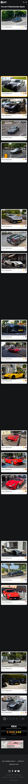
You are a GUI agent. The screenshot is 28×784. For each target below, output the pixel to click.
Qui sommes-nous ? (9, 761)
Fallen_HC (5, 449)
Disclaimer (14, 780)
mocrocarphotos (6, 692)
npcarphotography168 (7, 161)
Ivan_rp (4, 382)
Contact (21, 761)
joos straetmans (6, 338)
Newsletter (14, 764)
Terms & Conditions (9, 777)
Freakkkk (5, 95)
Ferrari (3, 27)
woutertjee (5, 227)
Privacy (21, 777)
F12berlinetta (8, 27)
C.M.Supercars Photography (9, 603)
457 (23, 718)
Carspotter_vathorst (7, 117)
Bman (4, 714)
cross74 (4, 28)
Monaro (4, 471)
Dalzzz (4, 139)
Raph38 (4, 249)
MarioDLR (5, 493)
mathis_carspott (6, 360)
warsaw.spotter (6, 271)
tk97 (4, 670)
